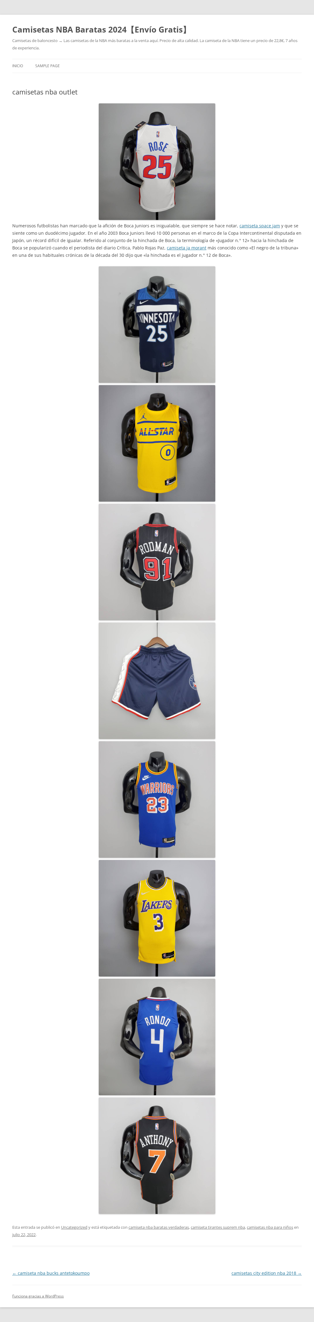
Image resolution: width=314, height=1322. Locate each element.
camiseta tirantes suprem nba (218, 1227)
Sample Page (47, 65)
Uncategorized (74, 1227)
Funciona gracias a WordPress (38, 1296)
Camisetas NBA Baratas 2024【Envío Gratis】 (101, 29)
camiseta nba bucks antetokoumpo (51, 1273)
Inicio (17, 65)
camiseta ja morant (186, 248)
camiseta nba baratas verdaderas (158, 1227)
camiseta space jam (259, 226)
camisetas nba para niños (270, 1227)
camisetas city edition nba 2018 (267, 1273)
